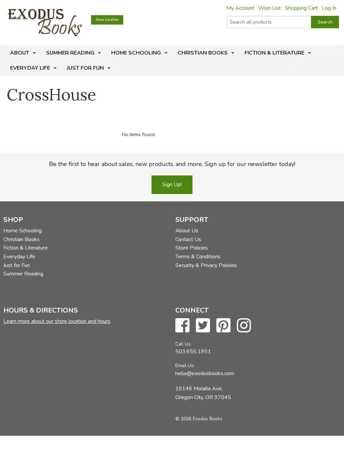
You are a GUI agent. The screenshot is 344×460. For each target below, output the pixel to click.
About (19, 53)
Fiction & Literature (274, 53)
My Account (240, 8)
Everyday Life (30, 68)
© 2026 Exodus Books (198, 419)
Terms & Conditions (197, 256)
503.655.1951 (193, 351)
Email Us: (185, 365)
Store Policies (191, 248)
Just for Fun (85, 68)
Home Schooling (136, 53)
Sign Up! (172, 184)
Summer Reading (70, 53)
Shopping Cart (301, 8)
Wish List (269, 8)
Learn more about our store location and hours (57, 321)
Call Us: (183, 344)
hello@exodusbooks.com (204, 373)
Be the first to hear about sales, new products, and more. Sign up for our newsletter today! (172, 164)
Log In (329, 8)
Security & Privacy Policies (206, 265)
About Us (186, 230)
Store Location (107, 19)
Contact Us (188, 239)
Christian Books (203, 53)
